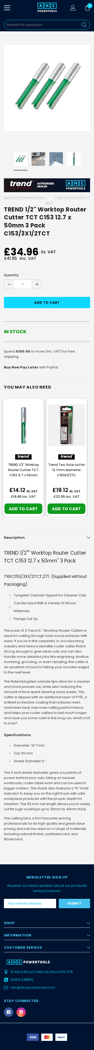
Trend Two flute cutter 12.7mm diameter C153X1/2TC (66, 469)
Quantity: (11, 275)
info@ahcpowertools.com (33, 987)
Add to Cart (23, 509)
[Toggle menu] (7, 8)
